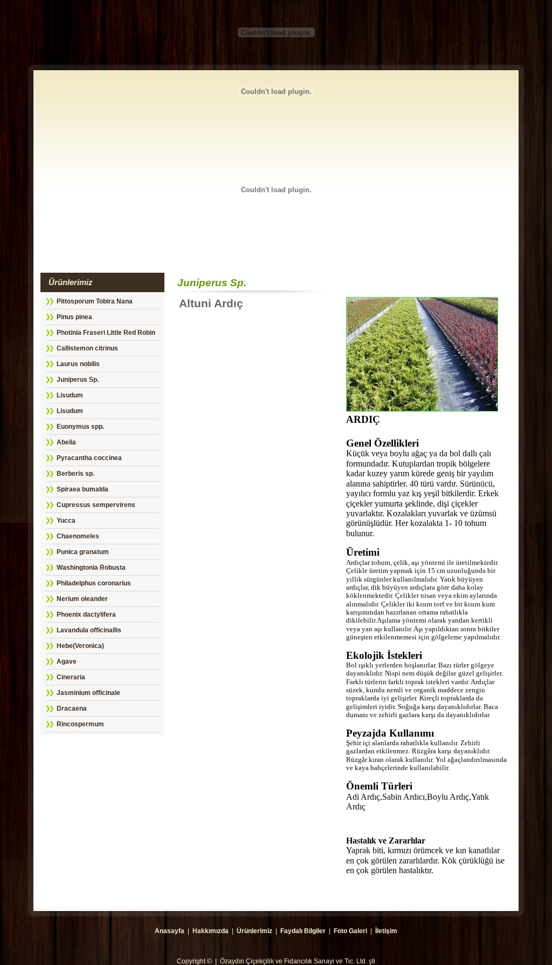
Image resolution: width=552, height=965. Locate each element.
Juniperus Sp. (78, 379)
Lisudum (70, 395)
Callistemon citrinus (87, 348)
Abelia (66, 442)
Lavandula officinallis (89, 630)
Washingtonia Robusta (91, 567)
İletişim (386, 931)
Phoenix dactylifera (86, 614)
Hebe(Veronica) (80, 646)
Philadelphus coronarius (94, 583)
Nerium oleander (82, 599)
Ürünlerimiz (254, 931)
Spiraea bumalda (82, 489)
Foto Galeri (350, 931)
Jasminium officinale (88, 693)
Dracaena (72, 708)
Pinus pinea (74, 317)
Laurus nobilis (78, 364)
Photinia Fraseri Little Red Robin (106, 332)
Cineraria (71, 677)
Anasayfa (169, 931)
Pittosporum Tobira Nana (95, 301)
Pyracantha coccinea (89, 458)
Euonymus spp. (80, 426)
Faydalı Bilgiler (303, 931)
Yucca (66, 520)
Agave (67, 661)
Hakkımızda (210, 931)
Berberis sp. (75, 473)
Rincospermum (80, 724)
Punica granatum (83, 552)
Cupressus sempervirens (96, 505)
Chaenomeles (78, 536)
